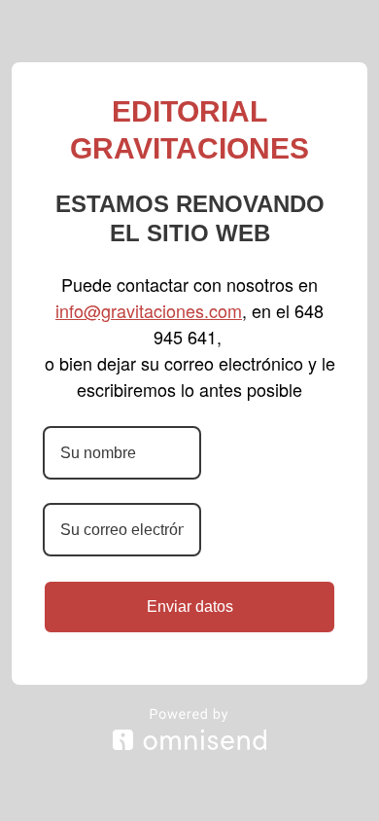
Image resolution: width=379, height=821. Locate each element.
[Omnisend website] (189, 729)
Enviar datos (190, 606)
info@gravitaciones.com (148, 310)
